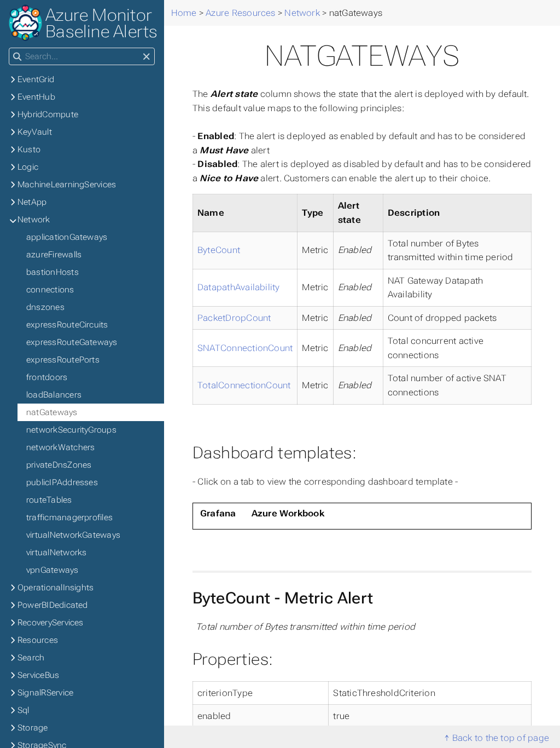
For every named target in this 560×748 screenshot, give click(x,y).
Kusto (29, 149)
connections (50, 290)
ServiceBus (38, 675)
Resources (38, 640)
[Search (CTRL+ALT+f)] (17, 57)
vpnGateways (52, 570)
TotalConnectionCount (244, 385)
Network (34, 220)
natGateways (52, 412)
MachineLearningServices (67, 184)
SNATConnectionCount (245, 348)
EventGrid (36, 79)
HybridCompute (48, 114)
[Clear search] (146, 57)
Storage (33, 728)
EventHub (36, 97)
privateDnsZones (58, 465)
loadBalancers (53, 395)
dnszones (45, 307)
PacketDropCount (234, 318)
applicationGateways (66, 237)
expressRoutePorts (63, 360)
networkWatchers (60, 447)
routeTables (49, 500)
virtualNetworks (56, 552)
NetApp (32, 202)
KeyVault (35, 132)
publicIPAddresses (62, 482)
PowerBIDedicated (53, 605)
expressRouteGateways (72, 342)
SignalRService (45, 693)
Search (31, 658)
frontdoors (46, 377)
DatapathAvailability (238, 287)
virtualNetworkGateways (73, 535)
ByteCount (218, 250)
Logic (28, 167)
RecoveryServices (51, 623)
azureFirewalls (53, 255)
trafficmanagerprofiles (69, 517)
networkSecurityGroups (71, 430)
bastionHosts (52, 272)
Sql (24, 710)
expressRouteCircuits (67, 325)
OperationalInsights (56, 587)
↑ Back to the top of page (496, 738)
